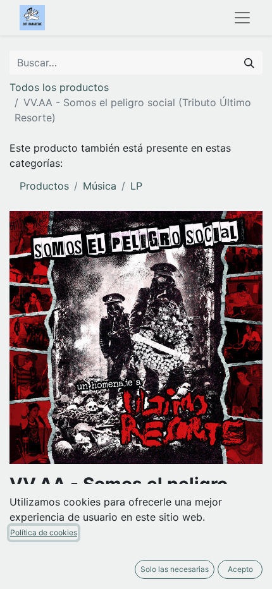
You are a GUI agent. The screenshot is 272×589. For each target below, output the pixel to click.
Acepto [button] (240, 569)
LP (136, 185)
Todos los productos (59, 87)
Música (99, 185)
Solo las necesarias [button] (174, 569)
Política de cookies (43, 532)
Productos (44, 185)
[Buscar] (249, 63)
